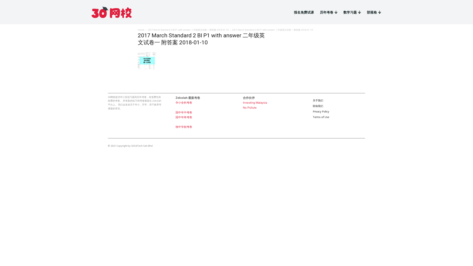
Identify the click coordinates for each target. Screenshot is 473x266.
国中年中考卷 (184, 112)
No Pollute (250, 107)
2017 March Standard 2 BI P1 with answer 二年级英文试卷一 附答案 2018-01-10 (188, 29)
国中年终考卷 (184, 117)
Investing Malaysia (255, 102)
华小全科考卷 (184, 102)
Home (141, 29)
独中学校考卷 (184, 127)
